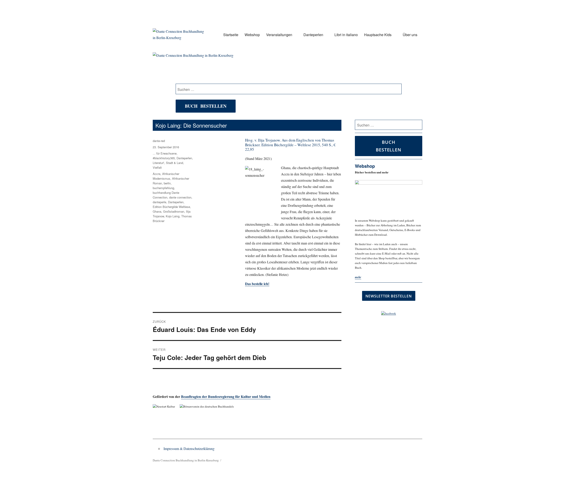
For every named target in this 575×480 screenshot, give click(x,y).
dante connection (180, 197)
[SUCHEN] (418, 125)
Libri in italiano (346, 34)
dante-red (159, 141)
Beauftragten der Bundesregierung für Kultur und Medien (225, 396)
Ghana (157, 211)
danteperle (159, 202)
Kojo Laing (172, 216)
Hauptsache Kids (377, 34)
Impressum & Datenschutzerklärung (189, 448)
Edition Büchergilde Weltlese (171, 207)
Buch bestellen (205, 106)
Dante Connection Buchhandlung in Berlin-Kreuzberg (186, 460)
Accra (156, 174)
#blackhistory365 (164, 158)
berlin (167, 183)
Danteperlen (313, 34)
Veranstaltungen (279, 34)
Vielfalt (157, 167)
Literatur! (158, 163)
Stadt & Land (174, 163)
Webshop (252, 34)
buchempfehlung (163, 188)
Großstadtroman (173, 211)
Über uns (410, 34)
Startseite (230, 34)
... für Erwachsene (165, 153)
